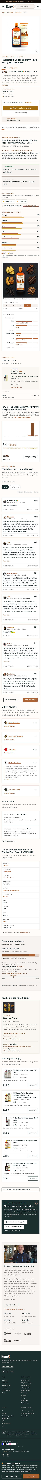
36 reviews (23, 1171)
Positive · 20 (15, 487)
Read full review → (10, 726)
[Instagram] (7, 1371)
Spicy (3, 226)
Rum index (24, 1400)
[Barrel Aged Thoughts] (6, 736)
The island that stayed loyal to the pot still (18, 1046)
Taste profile (10, 127)
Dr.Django (10, 516)
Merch (3, 1393)
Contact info (25, 1416)
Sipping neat (21, 201)
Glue (21, 344)
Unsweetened (14, 890)
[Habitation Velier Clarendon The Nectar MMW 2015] (7, 1167)
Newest (36, 492)
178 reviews (23, 1125)
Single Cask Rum (14, 723)
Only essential (12, 1476)
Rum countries (25, 1390)
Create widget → (25, 932)
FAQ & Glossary (26, 1383)
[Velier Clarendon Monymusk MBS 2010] (7, 1121)
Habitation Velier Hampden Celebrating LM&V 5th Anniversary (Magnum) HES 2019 (25, 1095)
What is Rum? (25, 1380)
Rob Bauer (11, 749)
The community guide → (31, 206)
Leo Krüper (11, 674)
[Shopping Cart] (37, 6)
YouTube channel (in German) (14, 1309)
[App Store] (3, 1455)
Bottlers (23, 1395)
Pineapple (5, 215)
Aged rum (5, 57)
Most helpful (28, 492)
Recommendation (21, 127)
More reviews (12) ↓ (12, 700)
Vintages (24, 1398)
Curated (20, 492)
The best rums (6, 1385)
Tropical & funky (8, 201)
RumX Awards (6, 1390)
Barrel (7, 248)
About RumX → (11, 1305)
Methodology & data (8, 1416)
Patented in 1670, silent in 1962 (14, 1033)
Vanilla (7, 237)
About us (4, 1411)
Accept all (31, 1476)
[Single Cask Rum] (6, 723)
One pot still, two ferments (12, 1039)
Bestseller (4, 1383)
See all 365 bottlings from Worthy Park (20, 1189)
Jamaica (5, 865)
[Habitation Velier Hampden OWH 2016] (7, 1144)
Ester (3, 231)
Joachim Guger (12, 573)
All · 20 (5, 487)
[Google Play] (8, 1455)
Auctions (4, 1388)
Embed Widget (6, 1423)
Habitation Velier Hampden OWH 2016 (25, 1142)
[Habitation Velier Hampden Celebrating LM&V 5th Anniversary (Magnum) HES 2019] (7, 1097)
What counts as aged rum (12, 1051)
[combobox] (24, 6)
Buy (3, 127)
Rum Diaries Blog (14, 789)
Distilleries (24, 1393)
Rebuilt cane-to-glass (11, 1036)
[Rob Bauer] (6, 749)
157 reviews (23, 1077)
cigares (9, 643)
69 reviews (23, 1102)
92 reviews (23, 1148)
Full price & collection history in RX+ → (14, 973)
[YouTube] (11, 1371)
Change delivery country (20, 112)
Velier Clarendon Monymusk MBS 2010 (25, 1119)
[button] (20, 35)
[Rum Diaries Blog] (6, 790)
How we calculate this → (9, 841)
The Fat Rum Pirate (14, 763)
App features (5, 1418)
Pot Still (5, 896)
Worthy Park (7, 871)
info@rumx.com (7, 1366)
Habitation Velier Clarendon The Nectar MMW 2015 (24, 1165)
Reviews (4, 1413)
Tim (8, 542)
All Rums (4, 1380)
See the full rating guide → (22, 417)
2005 (4, 921)
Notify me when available (22, 108)
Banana (4, 220)
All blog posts (25, 1388)
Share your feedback (27, 1413)
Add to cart (32, 1085)
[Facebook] (3, 1371)
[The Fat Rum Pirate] (6, 763)
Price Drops (24, 1403)
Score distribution (34, 127)
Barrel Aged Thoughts (15, 736)
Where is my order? (27, 1411)
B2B (3, 1421)
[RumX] (10, 6)
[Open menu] (3, 6)
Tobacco (4, 242)
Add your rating (30, 457)
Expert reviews (25, 1385)
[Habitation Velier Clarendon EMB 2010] (7, 1074)
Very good (13, 68)
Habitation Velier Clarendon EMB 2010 (25, 1071)
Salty (26, 322)
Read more (5, 85)
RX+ (3, 1426)
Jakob (9, 596)
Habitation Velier (8, 877)
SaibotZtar (10, 627)
